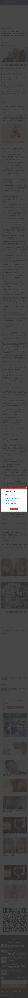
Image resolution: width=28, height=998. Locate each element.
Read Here (14, 509)
